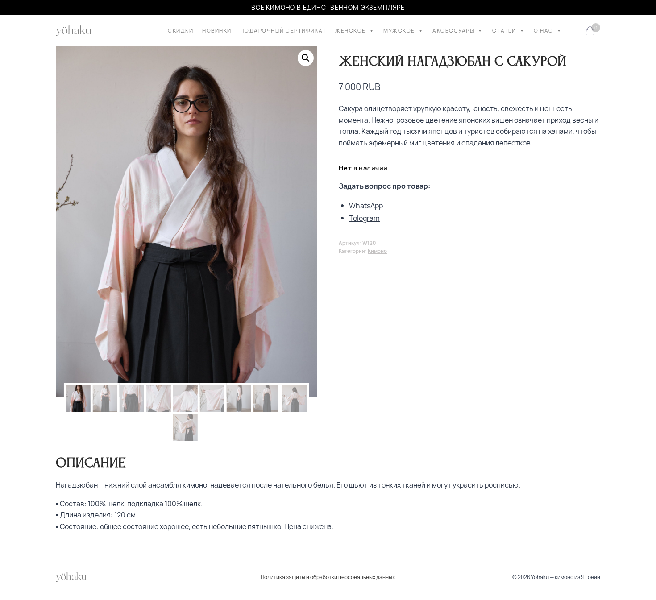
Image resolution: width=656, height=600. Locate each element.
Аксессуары (453, 30)
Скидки (180, 30)
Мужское (399, 30)
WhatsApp (366, 206)
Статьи (504, 30)
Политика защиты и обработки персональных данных (328, 577)
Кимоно (377, 251)
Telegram (364, 218)
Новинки (217, 30)
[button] (306, 58)
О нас (543, 30)
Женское (350, 30)
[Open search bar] (575, 31)
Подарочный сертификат (284, 30)
